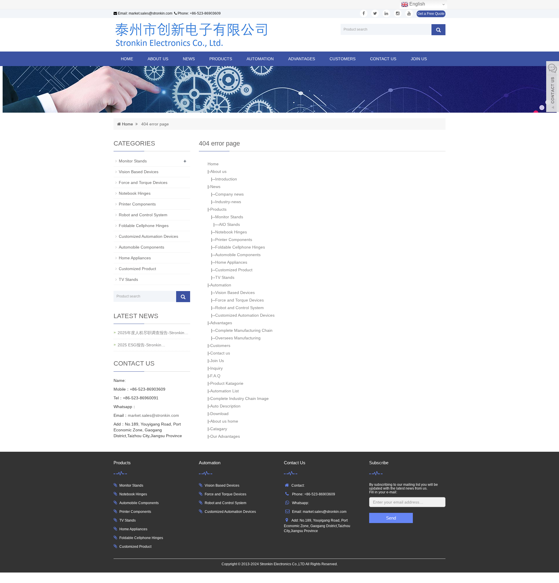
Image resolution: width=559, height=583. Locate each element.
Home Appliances (231, 262)
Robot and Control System (239, 307)
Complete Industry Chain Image (239, 398)
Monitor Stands (229, 217)
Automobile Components (238, 254)
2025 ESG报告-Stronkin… (141, 345)
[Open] (552, 87)
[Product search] (438, 29)
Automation (260, 58)
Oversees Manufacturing (238, 338)
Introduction (226, 179)
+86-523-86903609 (205, 13)
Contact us (383, 58)
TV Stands (224, 277)
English (416, 3)
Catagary (218, 428)
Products (220, 58)
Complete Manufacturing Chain (244, 330)
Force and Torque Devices (239, 300)
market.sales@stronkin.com (150, 13)
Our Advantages (225, 436)
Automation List (224, 391)
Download (219, 413)
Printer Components (233, 239)
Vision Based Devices (235, 292)
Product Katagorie (226, 383)
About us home (224, 421)
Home (127, 58)
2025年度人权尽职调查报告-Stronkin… (153, 332)
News (189, 58)
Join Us (419, 58)
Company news (229, 194)
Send (391, 517)
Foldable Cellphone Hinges (240, 247)
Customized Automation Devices (245, 315)
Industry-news (228, 201)
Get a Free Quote (431, 14)
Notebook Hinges (231, 232)
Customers (342, 58)
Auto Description (225, 406)
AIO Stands (229, 224)
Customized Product (233, 269)
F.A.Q (215, 375)
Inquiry (216, 368)
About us (158, 58)
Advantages (301, 58)
